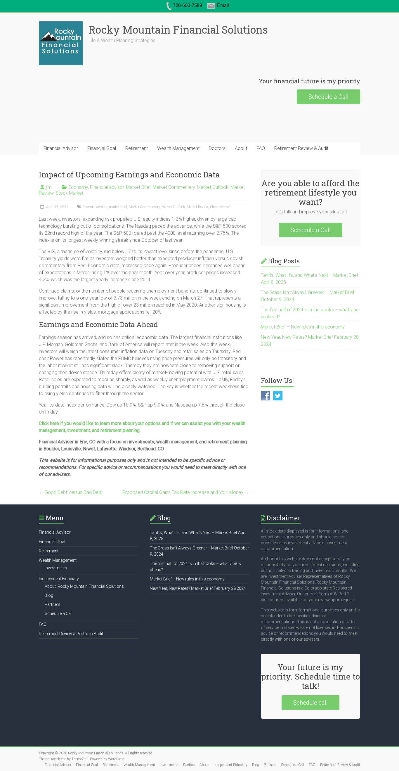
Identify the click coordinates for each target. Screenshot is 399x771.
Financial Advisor (61, 148)
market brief (118, 207)
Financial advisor (107, 187)
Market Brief (138, 187)
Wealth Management (178, 148)
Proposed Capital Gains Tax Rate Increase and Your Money (185, 492)
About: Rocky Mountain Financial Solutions (84, 586)
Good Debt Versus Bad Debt (71, 492)
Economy (78, 187)
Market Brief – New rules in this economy (303, 327)
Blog (49, 595)
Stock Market (69, 193)
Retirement (136, 148)
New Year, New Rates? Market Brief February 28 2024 (198, 588)
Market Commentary (174, 187)
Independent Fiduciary (59, 578)
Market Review (197, 207)
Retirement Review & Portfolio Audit (71, 633)
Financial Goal (101, 148)
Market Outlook (212, 187)
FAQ (260, 148)
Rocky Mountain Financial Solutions (178, 30)
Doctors (217, 148)
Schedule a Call (328, 96)
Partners (52, 604)
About (241, 148)
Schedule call (310, 702)
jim (49, 187)
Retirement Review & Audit (301, 148)
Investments (56, 568)
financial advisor (95, 207)
